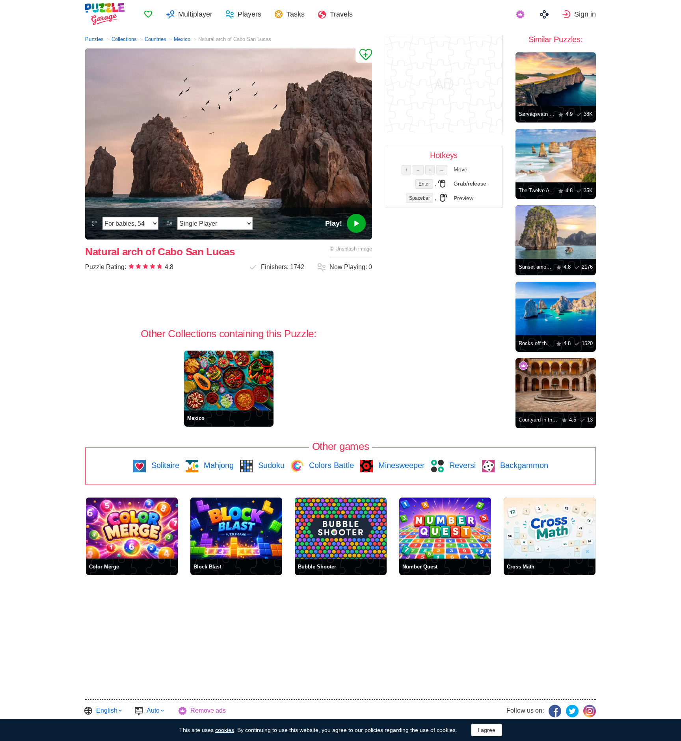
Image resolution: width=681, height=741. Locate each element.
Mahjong (217, 465)
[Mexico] (229, 380)
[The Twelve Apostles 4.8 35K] (555, 155)
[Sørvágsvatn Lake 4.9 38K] (555, 79)
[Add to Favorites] (363, 55)
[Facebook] (555, 711)
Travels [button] (341, 14)
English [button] (106, 710)
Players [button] (249, 14)
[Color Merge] (132, 528)
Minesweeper (400, 465)
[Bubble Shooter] (341, 528)
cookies (224, 730)
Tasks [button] (296, 14)
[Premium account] (521, 14)
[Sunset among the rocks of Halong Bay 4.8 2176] (555, 232)
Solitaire (164, 465)
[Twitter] (572, 711)
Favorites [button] (148, 14)
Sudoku (270, 465)
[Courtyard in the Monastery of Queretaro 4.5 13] (555, 385)
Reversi (461, 465)
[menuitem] (148, 14)
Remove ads (208, 710)
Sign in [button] (585, 14)
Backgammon (523, 465)
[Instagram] (589, 711)
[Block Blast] (236, 528)
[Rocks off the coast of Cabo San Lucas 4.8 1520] (555, 308)
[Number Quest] (445, 528)
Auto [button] (153, 710)
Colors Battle (330, 465)
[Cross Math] (549, 528)
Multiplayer (195, 14)
